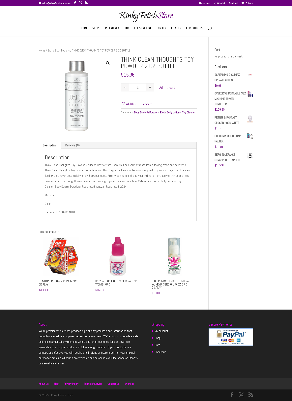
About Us (44, 383)
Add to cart (167, 87)
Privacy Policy (71, 383)
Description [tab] (49, 145)
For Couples (194, 28)
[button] (107, 63)
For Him (161, 28)
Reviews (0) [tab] (72, 145)
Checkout (233, 3)
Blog (56, 383)
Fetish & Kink (143, 28)
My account (204, 3)
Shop (95, 28)
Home (84, 28)
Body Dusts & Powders (146, 112)
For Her (176, 28)
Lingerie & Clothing (117, 28)
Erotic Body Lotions (59, 50)
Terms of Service (93, 383)
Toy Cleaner (188, 112)
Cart (157, 345)
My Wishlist (219, 3)
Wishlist (129, 383)
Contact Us (113, 383)
